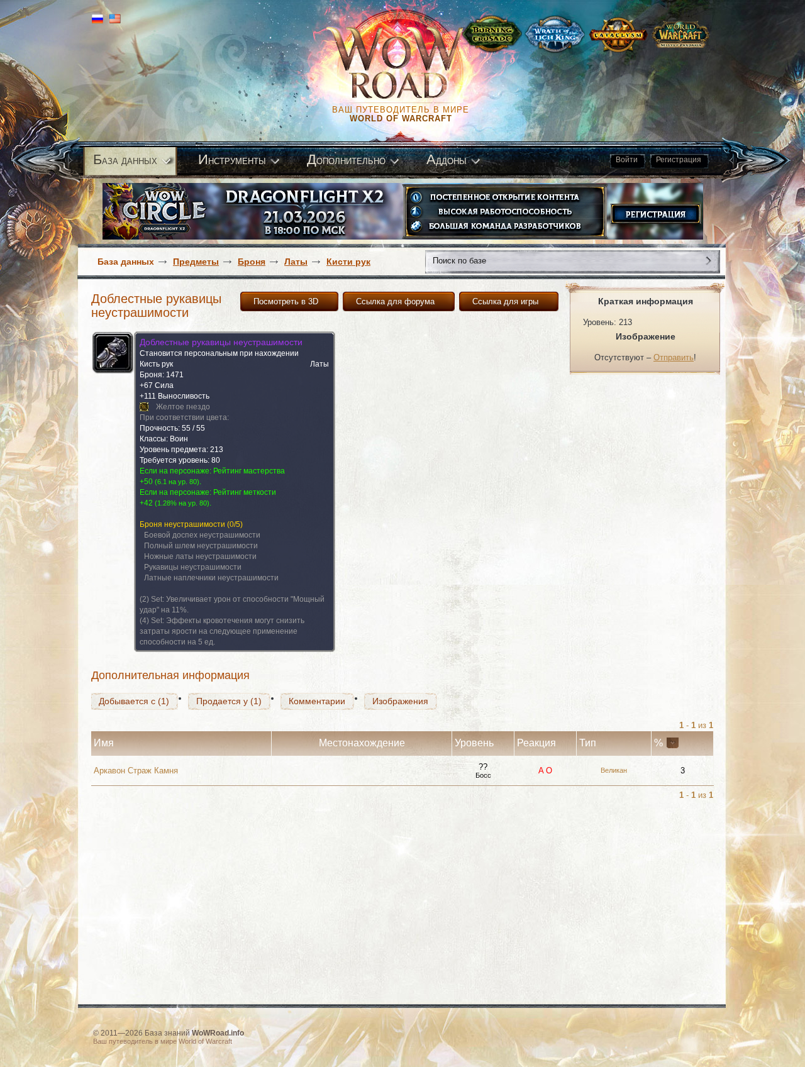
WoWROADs (406, 63)
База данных (125, 262)
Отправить (673, 357)
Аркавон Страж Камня (136, 770)
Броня (251, 262)
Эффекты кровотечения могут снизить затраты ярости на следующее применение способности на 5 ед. (222, 631)
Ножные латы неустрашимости (200, 556)
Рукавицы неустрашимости (193, 567)
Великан (614, 770)
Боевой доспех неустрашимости (202, 535)
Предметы (196, 262)
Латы (296, 262)
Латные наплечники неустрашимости (211, 577)
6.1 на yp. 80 (177, 481)
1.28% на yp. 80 (182, 503)
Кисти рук (348, 262)
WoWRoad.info (218, 1033)
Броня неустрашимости (182, 524)
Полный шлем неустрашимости (201, 545)
